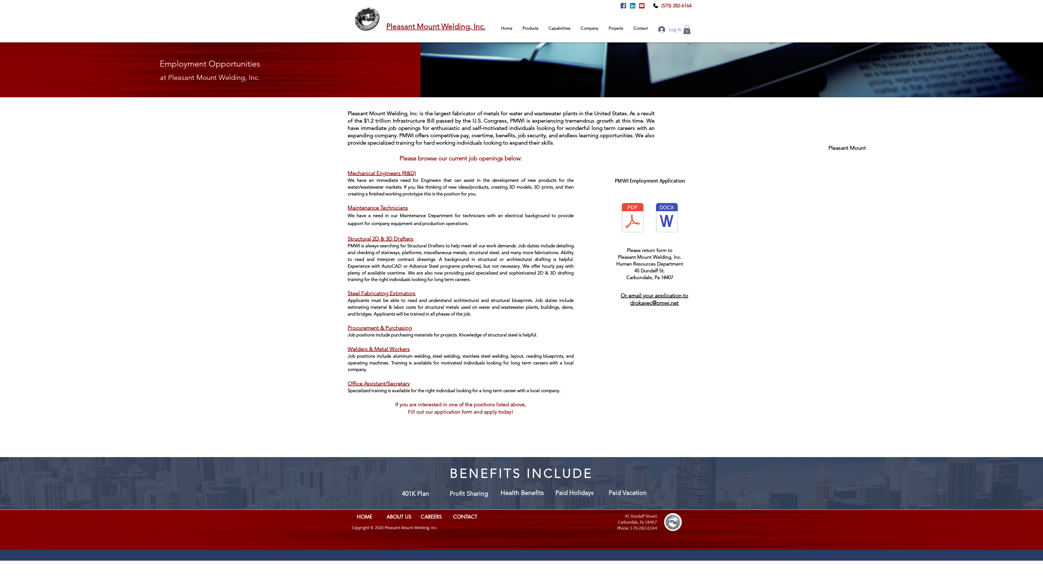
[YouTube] (642, 5)
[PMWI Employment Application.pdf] (632, 218)
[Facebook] (623, 5)
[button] (532, 28)
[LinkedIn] (632, 5)
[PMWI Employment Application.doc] (667, 218)
